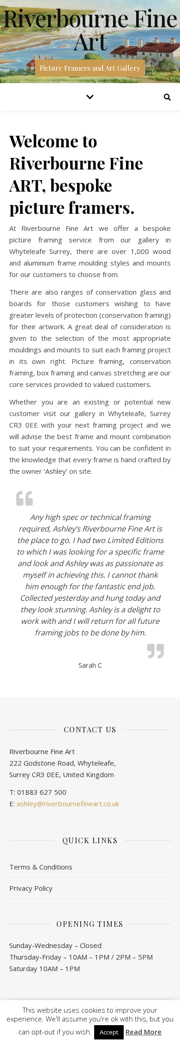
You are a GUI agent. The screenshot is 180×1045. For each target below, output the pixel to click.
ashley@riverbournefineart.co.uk (68, 803)
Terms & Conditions (40, 866)
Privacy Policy (31, 888)
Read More (144, 1032)
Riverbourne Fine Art (90, 29)
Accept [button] (109, 1032)
